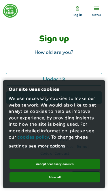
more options (51, 145)
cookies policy (33, 137)
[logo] (10, 11)
